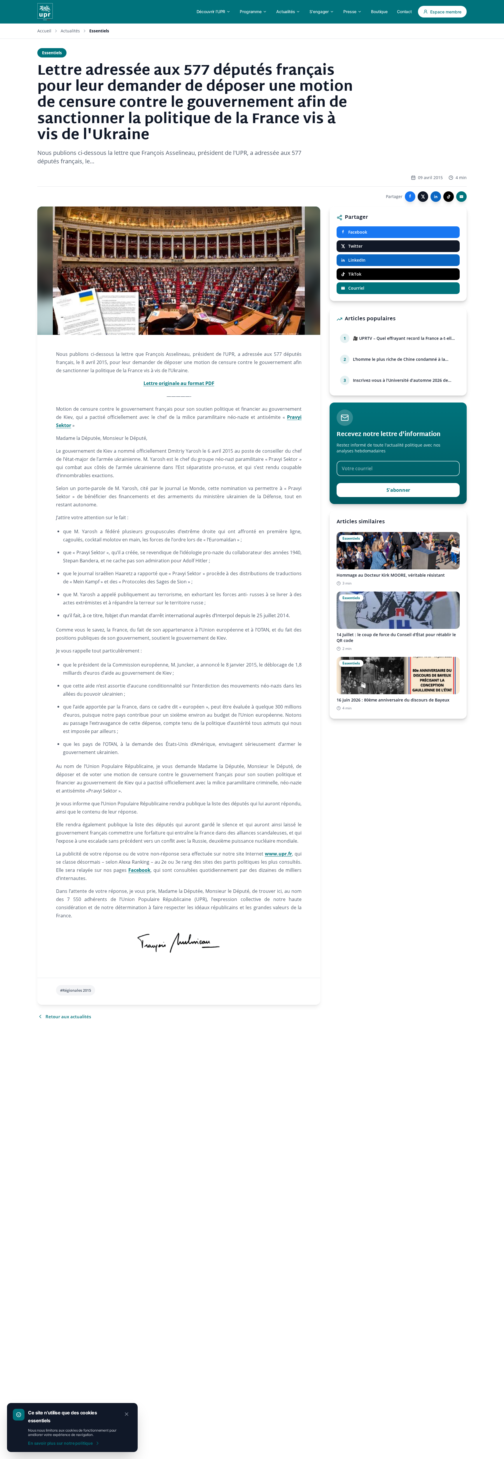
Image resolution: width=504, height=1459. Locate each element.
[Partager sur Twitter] (423, 196)
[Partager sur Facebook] (410, 196)
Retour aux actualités (68, 1016)
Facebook (139, 870)
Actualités (70, 31)
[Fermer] (126, 1414)
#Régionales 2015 (75, 990)
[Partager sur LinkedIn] (435, 196)
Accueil (44, 31)
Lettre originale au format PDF (179, 383)
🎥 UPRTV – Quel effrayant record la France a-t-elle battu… (403, 338)
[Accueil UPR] (45, 11)
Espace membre (445, 11)
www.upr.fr (278, 854)
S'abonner (398, 490)
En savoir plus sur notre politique (60, 1443)
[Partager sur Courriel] (461, 196)
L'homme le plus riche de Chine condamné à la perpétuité (399, 359)
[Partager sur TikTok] (448, 196)
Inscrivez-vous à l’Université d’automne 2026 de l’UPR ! (400, 380)
